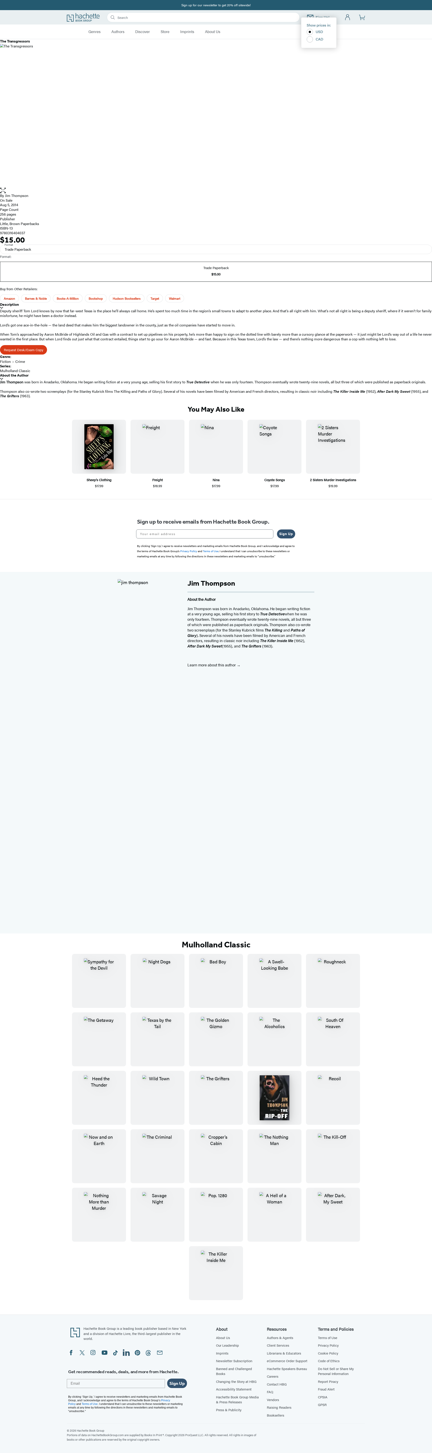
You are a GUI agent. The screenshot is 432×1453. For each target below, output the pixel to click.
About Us (212, 31)
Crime (20, 361)
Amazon (9, 298)
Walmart (174, 298)
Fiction (5, 361)
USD (319, 31)
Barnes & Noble (36, 298)
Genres (94, 31)
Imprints (187, 31)
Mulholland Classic (15, 370)
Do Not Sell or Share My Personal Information (336, 1371)
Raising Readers (279, 1407)
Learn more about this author (212, 664)
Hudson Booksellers (127, 298)
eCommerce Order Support (287, 1360)
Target (155, 298)
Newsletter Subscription (234, 1360)
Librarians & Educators (284, 1353)
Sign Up (286, 534)
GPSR (322, 1404)
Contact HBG (277, 1384)
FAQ (270, 1391)
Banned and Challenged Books (234, 1371)
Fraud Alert (326, 1389)
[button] (216, 190)
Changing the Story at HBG (236, 1381)
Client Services (278, 1345)
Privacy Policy (328, 1345)
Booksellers (275, 1415)
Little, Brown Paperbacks (19, 223)
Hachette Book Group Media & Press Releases (237, 1399)
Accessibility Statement (234, 1389)
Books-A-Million (68, 298)
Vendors (273, 1399)
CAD (319, 39)
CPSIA (322, 1397)
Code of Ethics (329, 1360)
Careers (272, 1376)
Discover (142, 31)
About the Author (14, 375)
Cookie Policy (328, 1353)
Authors (117, 31)
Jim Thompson (16, 195)
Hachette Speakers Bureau (287, 1368)
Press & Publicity (228, 1409)
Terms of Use (327, 1337)
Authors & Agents (280, 1337)
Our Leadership (227, 1345)
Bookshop (96, 298)
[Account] (348, 17)
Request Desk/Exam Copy (23, 349)
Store (165, 31)
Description (9, 304)
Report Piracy (328, 1381)
